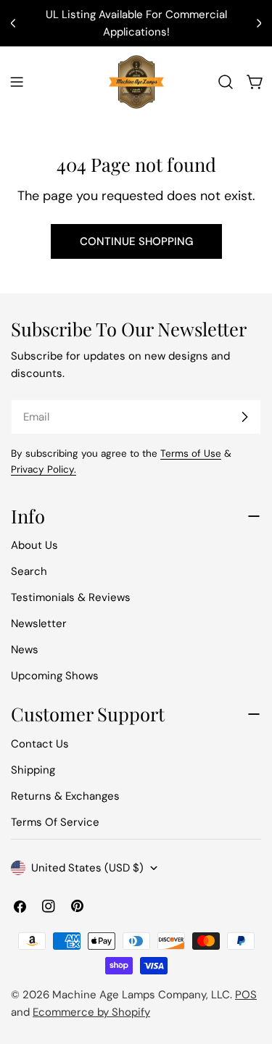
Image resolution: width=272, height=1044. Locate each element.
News (24, 649)
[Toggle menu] (16, 81)
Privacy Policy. (43, 469)
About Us (34, 545)
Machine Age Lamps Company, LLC (141, 994)
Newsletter (39, 623)
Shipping (33, 770)
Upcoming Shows (55, 675)
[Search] (225, 81)
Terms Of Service (55, 822)
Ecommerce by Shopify (91, 1012)
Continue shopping (136, 241)
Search (29, 571)
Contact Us (40, 744)
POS (246, 994)
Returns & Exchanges (65, 796)
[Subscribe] (244, 417)
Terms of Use (190, 453)
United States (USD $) (87, 868)
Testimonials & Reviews (71, 597)
